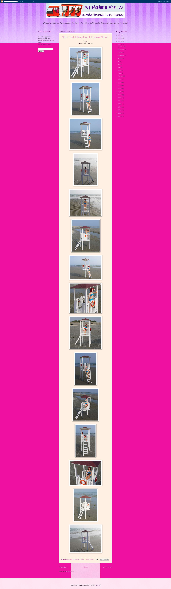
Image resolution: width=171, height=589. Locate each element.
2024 (119, 41)
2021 (119, 86)
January (120, 79)
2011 (119, 116)
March (120, 73)
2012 (119, 113)
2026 (119, 35)
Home (85, 567)
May (119, 67)
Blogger (98, 585)
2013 (119, 110)
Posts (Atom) (70, 571)
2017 (119, 98)
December (121, 47)
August (120, 58)
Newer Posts (63, 567)
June (119, 64)
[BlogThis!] (102, 560)
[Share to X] (104, 560)
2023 (119, 44)
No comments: (90, 559)
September (121, 55)
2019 (119, 92)
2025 (119, 38)
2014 (119, 107)
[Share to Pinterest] (108, 560)
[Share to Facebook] (106, 560)
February (120, 76)
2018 (119, 95)
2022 (119, 83)
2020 (119, 89)
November (121, 49)
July (119, 61)
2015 (119, 104)
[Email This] (101, 560)
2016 (119, 101)
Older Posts (107, 567)
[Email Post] (97, 559)
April (119, 70)
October (120, 52)
